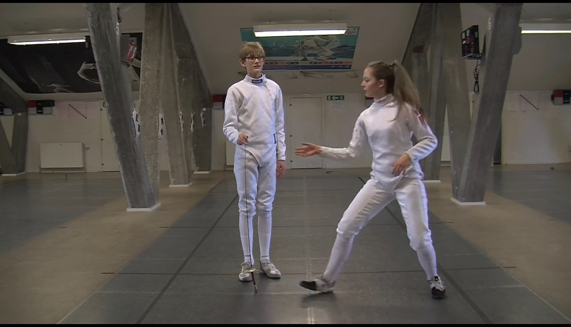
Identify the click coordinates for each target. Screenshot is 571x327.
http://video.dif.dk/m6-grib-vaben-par (76, 33)
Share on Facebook (257, 163)
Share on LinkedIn (309, 163)
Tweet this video (283, 163)
